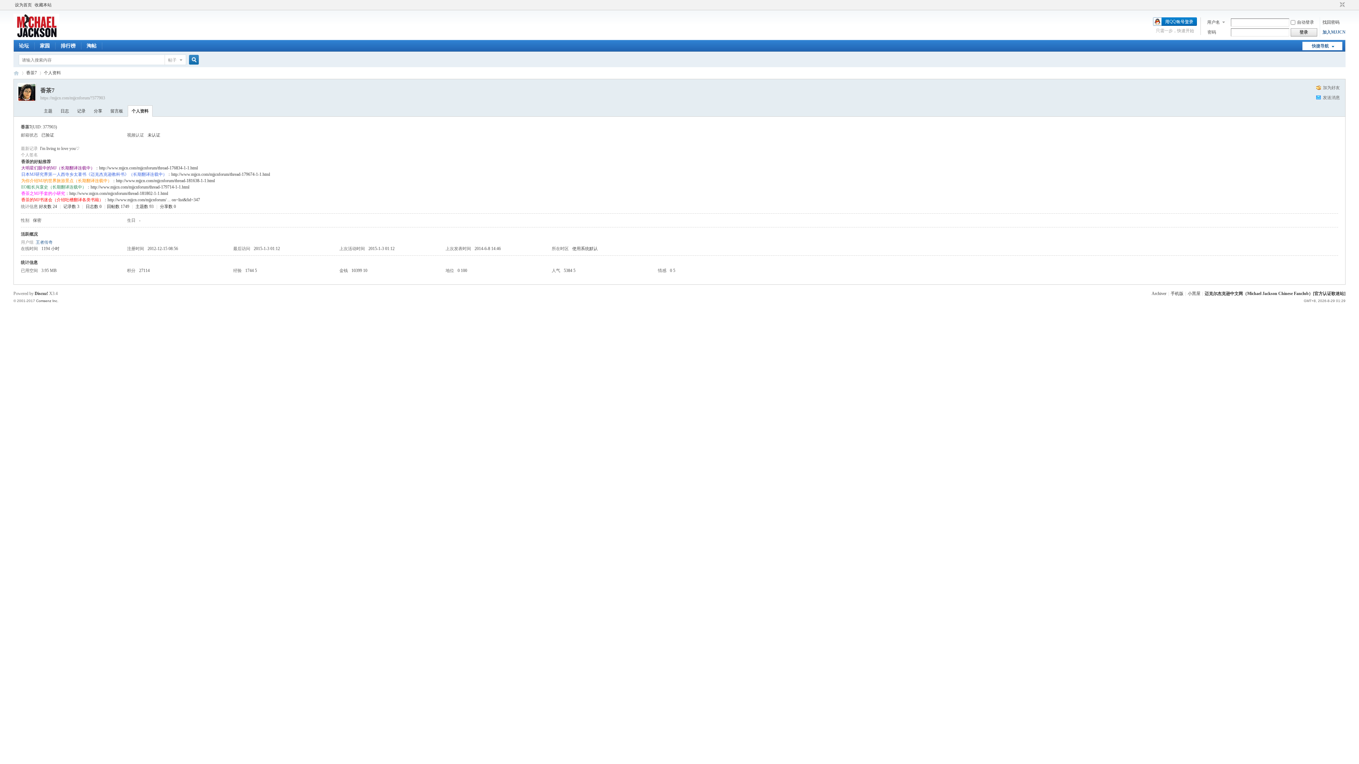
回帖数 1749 (118, 206)
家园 (45, 45)
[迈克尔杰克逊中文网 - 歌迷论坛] (36, 35)
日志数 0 (94, 206)
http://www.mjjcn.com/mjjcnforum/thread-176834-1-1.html (148, 168)
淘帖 (92, 45)
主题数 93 (145, 206)
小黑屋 (1194, 293)
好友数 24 (48, 206)
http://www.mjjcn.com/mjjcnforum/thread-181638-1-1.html (165, 180)
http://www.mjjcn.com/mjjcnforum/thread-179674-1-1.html (220, 174)
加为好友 (1331, 87)
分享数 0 (168, 206)
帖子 (172, 60)
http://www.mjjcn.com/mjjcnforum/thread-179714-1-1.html (140, 187)
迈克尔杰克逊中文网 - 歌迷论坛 (16, 73)
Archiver (1159, 293)
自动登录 (1305, 22)
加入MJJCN (1334, 32)
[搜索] (193, 60)
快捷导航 (1320, 46)
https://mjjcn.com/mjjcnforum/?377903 (72, 98)
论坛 (24, 45)
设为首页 (23, 4)
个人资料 (140, 111)
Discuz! (41, 293)
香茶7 (31, 72)
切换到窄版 (1341, 5)
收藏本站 (43, 4)
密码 (1212, 32)
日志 (65, 111)
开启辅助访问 (1335, 5)
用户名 (1213, 22)
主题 (48, 111)
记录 (81, 111)
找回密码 (1331, 22)
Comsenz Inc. (47, 301)
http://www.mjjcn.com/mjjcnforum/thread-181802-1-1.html (118, 193)
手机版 (1177, 293)
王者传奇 (44, 242)
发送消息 (1331, 97)
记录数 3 (71, 206)
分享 (98, 111)
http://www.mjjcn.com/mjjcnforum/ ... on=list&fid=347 (154, 199)
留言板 (116, 111)
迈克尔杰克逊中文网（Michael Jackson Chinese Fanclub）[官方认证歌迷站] (1275, 293)
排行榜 (68, 45)
